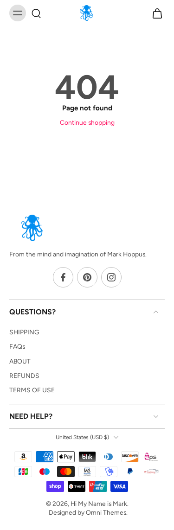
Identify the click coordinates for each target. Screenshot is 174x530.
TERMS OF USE (32, 390)
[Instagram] (111, 278)
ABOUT (20, 361)
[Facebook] (63, 278)
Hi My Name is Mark (99, 503)
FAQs (17, 346)
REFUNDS (24, 375)
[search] (36, 13)
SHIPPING (24, 332)
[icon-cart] (154, 13)
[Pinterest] (87, 278)
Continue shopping (87, 122)
